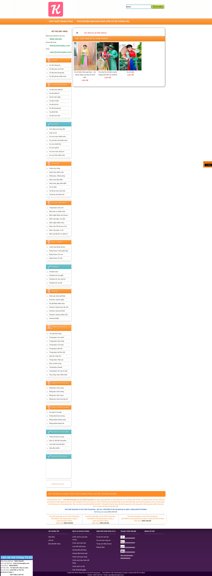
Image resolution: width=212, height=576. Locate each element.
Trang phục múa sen (56, 208)
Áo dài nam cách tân (56, 69)
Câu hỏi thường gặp (79, 570)
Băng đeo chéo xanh (56, 395)
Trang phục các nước (56, 337)
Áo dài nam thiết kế (56, 90)
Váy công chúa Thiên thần (58, 375)
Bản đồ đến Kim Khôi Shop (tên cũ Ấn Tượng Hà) (103, 21)
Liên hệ (50, 540)
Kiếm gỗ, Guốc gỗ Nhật (57, 296)
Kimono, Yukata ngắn (56, 300)
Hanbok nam (53, 272)
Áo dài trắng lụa (54, 65)
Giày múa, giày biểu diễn (57, 183)
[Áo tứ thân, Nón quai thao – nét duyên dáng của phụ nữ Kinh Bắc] (85, 70)
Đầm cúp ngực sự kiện (57, 219)
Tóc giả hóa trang (55, 333)
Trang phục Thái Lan (56, 360)
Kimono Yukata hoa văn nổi (58, 307)
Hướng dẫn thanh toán (80, 553)
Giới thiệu (51, 537)
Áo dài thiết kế (54, 93)
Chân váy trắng (54, 168)
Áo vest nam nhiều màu (57, 136)
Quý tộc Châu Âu (55, 356)
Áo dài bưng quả (55, 108)
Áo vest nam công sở (56, 151)
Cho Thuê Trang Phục (61, 21)
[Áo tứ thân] (130, 70)
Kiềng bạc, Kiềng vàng (57, 176)
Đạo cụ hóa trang (55, 363)
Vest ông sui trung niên (57, 129)
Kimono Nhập (54, 318)
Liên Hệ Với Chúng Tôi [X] (16, 557)
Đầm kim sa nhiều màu (57, 211)
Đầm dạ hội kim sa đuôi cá (58, 234)
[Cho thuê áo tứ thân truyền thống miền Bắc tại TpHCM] (107, 70)
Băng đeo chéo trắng (56, 391)
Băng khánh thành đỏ (56, 423)
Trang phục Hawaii (55, 367)
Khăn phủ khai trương (57, 416)
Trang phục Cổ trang (56, 345)
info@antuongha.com (60, 46)
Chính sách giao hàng (79, 557)
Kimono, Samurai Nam (57, 311)
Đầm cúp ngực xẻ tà (56, 230)
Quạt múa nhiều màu (56, 172)
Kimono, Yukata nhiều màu (58, 315)
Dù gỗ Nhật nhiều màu (57, 303)
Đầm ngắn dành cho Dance (58, 215)
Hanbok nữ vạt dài (55, 283)
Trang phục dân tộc (56, 348)
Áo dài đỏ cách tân (102, 537)
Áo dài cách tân (54, 116)
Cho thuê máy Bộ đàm (57, 444)
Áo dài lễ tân (53, 112)
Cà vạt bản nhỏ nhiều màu (58, 140)
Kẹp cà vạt (53, 133)
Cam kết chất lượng (79, 546)
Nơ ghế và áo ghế (55, 412)
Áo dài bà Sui (53, 104)
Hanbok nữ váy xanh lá (57, 279)
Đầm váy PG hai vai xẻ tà (58, 226)
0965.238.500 (56, 39)
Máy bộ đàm (100, 547)
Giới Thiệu (13, 575)
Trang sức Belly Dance (104, 544)
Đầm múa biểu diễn (56, 180)
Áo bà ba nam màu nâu (57, 191)
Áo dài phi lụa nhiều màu (57, 76)
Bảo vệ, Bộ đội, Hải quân (57, 440)
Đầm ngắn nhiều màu (56, 223)
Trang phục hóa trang (56, 341)
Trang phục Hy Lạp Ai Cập (58, 371)
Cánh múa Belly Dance (57, 247)
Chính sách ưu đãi (78, 566)
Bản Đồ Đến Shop (54, 544)
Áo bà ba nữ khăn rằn (56, 194)
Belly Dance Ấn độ (55, 258)
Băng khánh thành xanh (57, 420)
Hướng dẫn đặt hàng (79, 550)
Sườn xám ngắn (55, 97)
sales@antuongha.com (60, 52)
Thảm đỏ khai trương (56, 437)
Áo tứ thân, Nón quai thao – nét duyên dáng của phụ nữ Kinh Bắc (85, 74)
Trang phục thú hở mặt (57, 352)
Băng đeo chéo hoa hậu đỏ (58, 399)
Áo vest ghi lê (54, 148)
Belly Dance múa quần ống (58, 251)
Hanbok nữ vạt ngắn (56, 275)
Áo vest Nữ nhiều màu (57, 155)
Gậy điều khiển (54, 448)
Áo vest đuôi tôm (55, 144)
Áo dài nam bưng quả (56, 73)
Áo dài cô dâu (54, 101)
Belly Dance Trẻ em (56, 254)
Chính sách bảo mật (79, 543)
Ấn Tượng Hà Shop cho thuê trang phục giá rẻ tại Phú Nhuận (82, 494)
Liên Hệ (20, 575)
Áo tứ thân (53, 187)
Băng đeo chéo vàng (56, 388)
